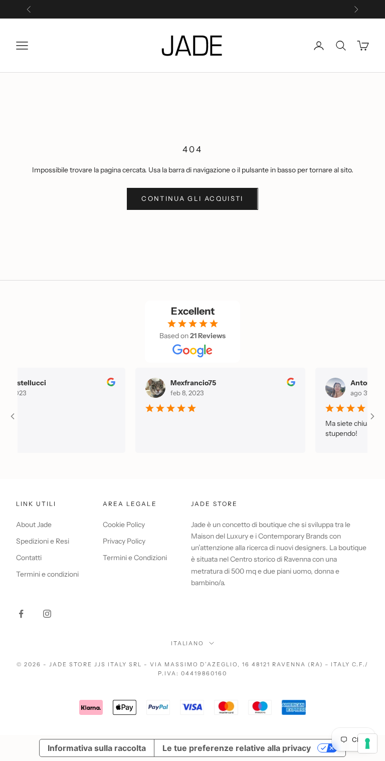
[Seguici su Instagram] (47, 614)
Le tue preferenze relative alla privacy (236, 748)
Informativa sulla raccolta (97, 748)
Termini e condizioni (47, 574)
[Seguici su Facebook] (21, 614)
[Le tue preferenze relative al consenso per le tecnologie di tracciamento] (367, 743)
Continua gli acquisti (192, 198)
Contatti (29, 557)
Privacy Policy (124, 541)
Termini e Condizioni (135, 557)
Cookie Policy (124, 524)
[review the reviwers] (105, 382)
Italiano (188, 643)
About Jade (34, 524)
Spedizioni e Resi (42, 541)
